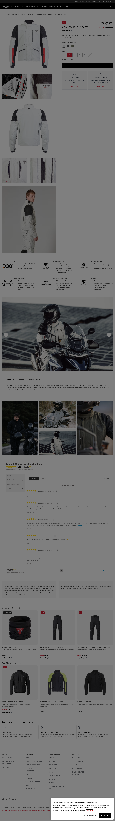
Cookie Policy (89, 810)
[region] (82, 809)
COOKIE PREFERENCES (90, 815)
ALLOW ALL (105, 815)
